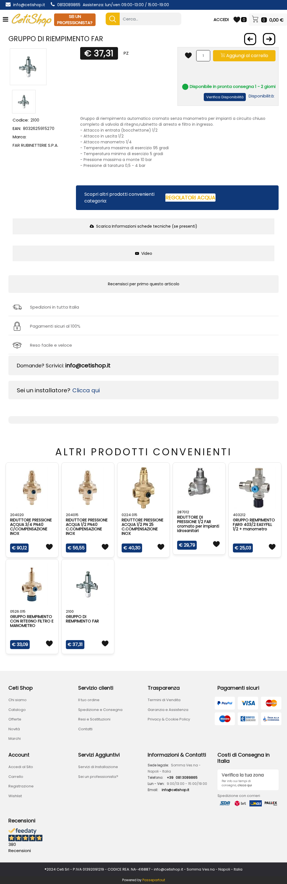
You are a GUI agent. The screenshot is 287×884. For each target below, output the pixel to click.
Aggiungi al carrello (246, 55)
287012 (183, 512)
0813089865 (68, 5)
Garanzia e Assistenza (168, 709)
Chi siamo (17, 700)
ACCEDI (221, 19)
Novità (14, 729)
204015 (72, 514)
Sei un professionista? (98, 776)
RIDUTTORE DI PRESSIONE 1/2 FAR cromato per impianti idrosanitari (198, 523)
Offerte (14, 719)
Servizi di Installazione (98, 766)
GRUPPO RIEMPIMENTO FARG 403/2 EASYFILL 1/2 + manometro (254, 524)
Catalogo (17, 709)
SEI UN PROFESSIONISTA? (74, 19)
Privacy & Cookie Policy (169, 719)
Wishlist (15, 796)
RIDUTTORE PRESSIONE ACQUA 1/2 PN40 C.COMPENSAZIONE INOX (87, 526)
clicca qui (245, 785)
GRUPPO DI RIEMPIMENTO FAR (82, 619)
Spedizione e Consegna (100, 709)
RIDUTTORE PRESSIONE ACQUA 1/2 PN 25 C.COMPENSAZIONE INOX (142, 526)
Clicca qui (86, 390)
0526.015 (18, 611)
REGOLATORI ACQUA (190, 197)
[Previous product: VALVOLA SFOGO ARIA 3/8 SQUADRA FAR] (250, 39)
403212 (239, 514)
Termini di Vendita (164, 700)
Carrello (15, 776)
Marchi (14, 738)
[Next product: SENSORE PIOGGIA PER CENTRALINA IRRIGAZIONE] (269, 39)
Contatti (85, 729)
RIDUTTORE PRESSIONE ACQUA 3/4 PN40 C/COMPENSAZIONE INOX (31, 526)
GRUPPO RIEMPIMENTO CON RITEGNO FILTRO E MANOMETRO (32, 621)
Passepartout (153, 880)
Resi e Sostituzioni (94, 719)
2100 (70, 611)
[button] (113, 19)
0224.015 (129, 514)
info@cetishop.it (29, 5)
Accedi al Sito (20, 766)
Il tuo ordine (88, 700)
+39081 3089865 (182, 777)
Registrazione (21, 786)
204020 (17, 514)
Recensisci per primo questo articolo (143, 284)
